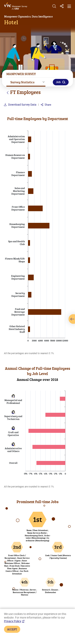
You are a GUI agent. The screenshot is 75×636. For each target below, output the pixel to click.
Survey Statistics (22, 82)
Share (47, 104)
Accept (12, 629)
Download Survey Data (22, 104)
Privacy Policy (12, 621)
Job (58, 82)
